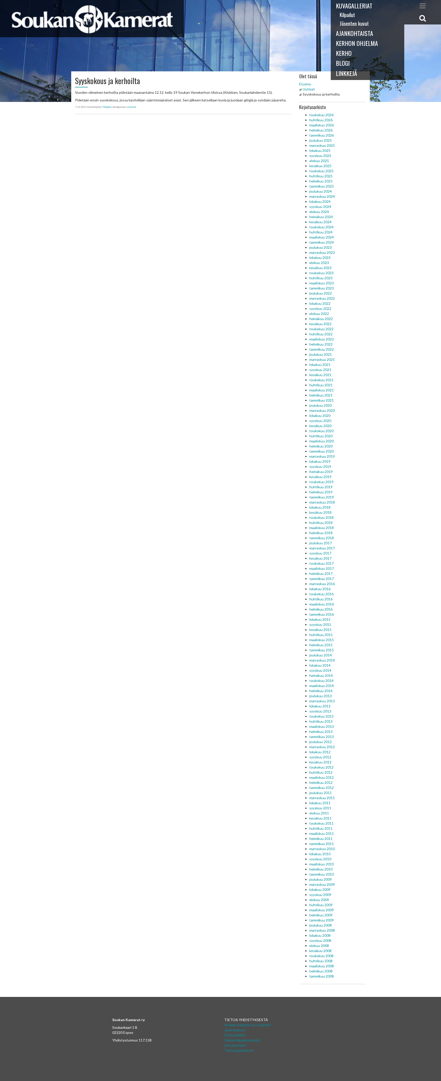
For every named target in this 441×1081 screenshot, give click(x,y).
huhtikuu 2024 (321, 232)
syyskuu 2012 (320, 757)
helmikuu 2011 (321, 838)
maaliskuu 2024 (321, 237)
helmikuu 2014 (321, 691)
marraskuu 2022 (322, 298)
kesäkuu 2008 (320, 950)
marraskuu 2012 (322, 747)
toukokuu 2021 (321, 380)
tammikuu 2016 (321, 614)
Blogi (343, 63)
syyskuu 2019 (320, 466)
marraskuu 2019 (322, 456)
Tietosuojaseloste (239, 1050)
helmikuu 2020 (321, 446)
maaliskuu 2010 (321, 864)
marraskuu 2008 (322, 930)
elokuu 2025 (319, 161)
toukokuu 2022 (321, 329)
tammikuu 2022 (321, 349)
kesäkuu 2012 (320, 762)
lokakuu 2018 (319, 507)
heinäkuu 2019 (321, 471)
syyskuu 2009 (320, 894)
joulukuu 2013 (320, 696)
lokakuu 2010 (319, 854)
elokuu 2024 (319, 211)
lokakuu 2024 (319, 201)
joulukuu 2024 (320, 191)
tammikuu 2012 (321, 787)
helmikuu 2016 (321, 609)
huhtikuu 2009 (321, 905)
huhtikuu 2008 (321, 961)
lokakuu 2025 (319, 150)
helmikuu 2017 (321, 573)
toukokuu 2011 (321, 823)
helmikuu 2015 (321, 645)
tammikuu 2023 (321, 288)
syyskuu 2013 (320, 711)
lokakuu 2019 (319, 461)
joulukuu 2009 (320, 879)
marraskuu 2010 (322, 849)
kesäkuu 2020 (320, 426)
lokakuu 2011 (319, 803)
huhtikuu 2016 (321, 599)
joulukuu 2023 (320, 247)
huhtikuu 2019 (321, 487)
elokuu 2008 (319, 945)
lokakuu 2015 (319, 619)
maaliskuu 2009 (321, 910)
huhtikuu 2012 (321, 772)
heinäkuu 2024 (321, 217)
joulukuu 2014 (320, 655)
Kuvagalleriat (354, 5)
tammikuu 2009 (321, 920)
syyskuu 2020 (320, 420)
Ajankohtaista (354, 33)
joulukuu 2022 (320, 293)
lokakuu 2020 (319, 415)
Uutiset (131, 106)
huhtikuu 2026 (321, 120)
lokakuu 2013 (319, 706)
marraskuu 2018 (322, 502)
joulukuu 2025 (320, 140)
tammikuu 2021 (321, 400)
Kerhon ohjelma (357, 43)
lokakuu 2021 (319, 364)
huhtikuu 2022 (321, 334)
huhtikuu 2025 (321, 176)
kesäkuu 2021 (320, 375)
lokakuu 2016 (319, 589)
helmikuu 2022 (321, 344)
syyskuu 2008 (320, 940)
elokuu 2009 (319, 900)
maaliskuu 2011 (321, 833)
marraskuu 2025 (322, 145)
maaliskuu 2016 (321, 604)
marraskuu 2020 (322, 410)
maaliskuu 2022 (321, 339)
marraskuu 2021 (322, 359)
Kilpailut (347, 15)
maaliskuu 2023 (321, 283)
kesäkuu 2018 (320, 512)
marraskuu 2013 (322, 701)
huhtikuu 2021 (321, 385)
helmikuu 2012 (321, 782)
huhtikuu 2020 (321, 436)
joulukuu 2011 (320, 792)
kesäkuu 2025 (320, 166)
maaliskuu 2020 (321, 441)
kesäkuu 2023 (320, 268)
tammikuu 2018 (321, 538)
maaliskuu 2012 (321, 777)
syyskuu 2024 (320, 206)
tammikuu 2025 (321, 186)
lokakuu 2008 (319, 935)
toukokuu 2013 (321, 716)
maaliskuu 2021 (321, 390)
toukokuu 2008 (321, 956)
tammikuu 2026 (321, 135)
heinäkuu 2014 (321, 675)
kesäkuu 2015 (320, 629)
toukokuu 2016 (321, 594)
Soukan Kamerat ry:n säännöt (247, 1025)
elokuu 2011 (319, 813)
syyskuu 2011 (320, 808)
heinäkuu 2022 (321, 319)
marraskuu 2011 (322, 798)
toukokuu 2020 (321, 431)
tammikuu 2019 (321, 497)
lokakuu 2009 (319, 889)
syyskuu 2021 (320, 369)
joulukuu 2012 (320, 742)
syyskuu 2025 (320, 155)
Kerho (344, 53)
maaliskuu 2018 (321, 527)
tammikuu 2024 (321, 242)
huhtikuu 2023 (321, 278)
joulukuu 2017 (320, 543)
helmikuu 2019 (321, 492)
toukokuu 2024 (321, 227)
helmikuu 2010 (321, 869)
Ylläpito (106, 106)
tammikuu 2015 (321, 650)
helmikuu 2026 (321, 130)
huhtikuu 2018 (321, 522)
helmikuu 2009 (321, 915)
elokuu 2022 (319, 313)
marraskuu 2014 (322, 660)
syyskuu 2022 (320, 308)
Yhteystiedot (235, 1035)
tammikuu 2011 (321, 843)
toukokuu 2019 (321, 482)
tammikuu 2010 (321, 874)
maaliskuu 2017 (321, 568)
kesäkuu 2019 (320, 476)
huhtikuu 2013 (321, 721)
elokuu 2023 (319, 262)
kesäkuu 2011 (320, 818)
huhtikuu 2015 (321, 634)
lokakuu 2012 (319, 752)
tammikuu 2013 (321, 736)
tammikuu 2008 (321, 976)
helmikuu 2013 (321, 731)
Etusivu (305, 84)
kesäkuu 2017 (320, 558)
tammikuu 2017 (321, 578)
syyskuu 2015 (320, 624)
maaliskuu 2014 (321, 685)
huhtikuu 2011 (321, 828)
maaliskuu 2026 (321, 125)
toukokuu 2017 (321, 563)
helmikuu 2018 (321, 533)
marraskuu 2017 (322, 548)
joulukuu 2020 (320, 405)
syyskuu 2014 (320, 670)
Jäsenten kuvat (354, 23)
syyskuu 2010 (320, 859)
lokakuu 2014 (319, 665)
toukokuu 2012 (321, 767)
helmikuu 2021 (321, 395)
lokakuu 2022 (319, 303)
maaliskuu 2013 (321, 726)
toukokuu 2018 (321, 517)
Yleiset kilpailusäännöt (242, 1040)
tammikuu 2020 (321, 451)
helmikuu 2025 (321, 181)
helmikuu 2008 (321, 971)
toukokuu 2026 (321, 115)
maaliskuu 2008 (321, 966)
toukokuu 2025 (321, 171)
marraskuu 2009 (322, 884)
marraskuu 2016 (322, 584)
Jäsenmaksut (234, 1030)
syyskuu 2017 (320, 553)
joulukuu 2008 (320, 925)
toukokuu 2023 (321, 273)
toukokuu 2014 (321, 680)
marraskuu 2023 (322, 252)
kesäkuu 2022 (320, 324)
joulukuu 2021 (320, 354)
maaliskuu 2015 (321, 640)
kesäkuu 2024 (320, 222)
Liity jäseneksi (235, 1045)
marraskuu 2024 (322, 196)
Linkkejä (346, 73)
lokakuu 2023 (319, 257)
